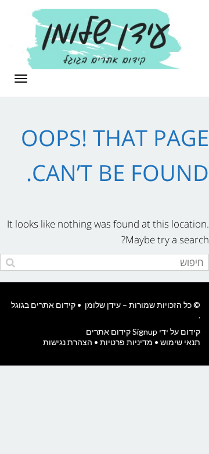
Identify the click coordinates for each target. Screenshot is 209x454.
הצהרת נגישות (67, 342)
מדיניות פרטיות (126, 342)
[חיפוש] (10, 262)
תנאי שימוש (180, 342)
